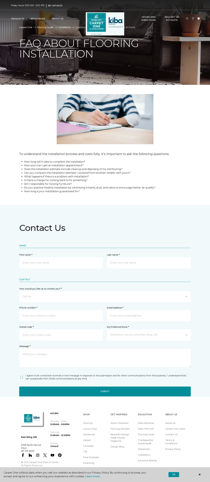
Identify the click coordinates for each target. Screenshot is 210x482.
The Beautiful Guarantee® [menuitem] (145, 442)
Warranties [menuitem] (144, 449)
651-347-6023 (55, 5)
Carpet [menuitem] (87, 440)
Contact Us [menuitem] (171, 434)
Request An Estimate (171, 18)
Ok (173, 474)
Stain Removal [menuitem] (146, 423)
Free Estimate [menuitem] (91, 457)
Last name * (113, 255)
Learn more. (92, 476)
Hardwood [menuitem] (89, 434)
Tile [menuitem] (85, 451)
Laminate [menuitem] (88, 446)
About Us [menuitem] (170, 423)
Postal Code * (26, 327)
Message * (24, 346)
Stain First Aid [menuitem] (145, 428)
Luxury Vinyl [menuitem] (90, 428)
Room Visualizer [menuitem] (120, 423)
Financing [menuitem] (88, 463)
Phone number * (28, 308)
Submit (105, 391)
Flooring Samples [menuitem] (120, 428)
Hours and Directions (148, 18)
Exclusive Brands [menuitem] (147, 460)
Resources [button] (38, 18)
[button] (187, 18)
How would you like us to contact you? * (40, 289)
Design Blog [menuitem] (117, 446)
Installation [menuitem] (144, 454)
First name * (25, 255)
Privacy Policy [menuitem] (173, 449)
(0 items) (199, 18)
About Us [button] (57, 18)
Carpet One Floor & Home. (44, 462)
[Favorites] (193, 18)
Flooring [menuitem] (87, 423)
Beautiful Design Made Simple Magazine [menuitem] (120, 437)
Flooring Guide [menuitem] (146, 434)
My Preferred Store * (118, 327)
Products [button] (17, 18)
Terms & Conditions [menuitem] (171, 442)
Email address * (115, 308)
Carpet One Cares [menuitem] (175, 428)
